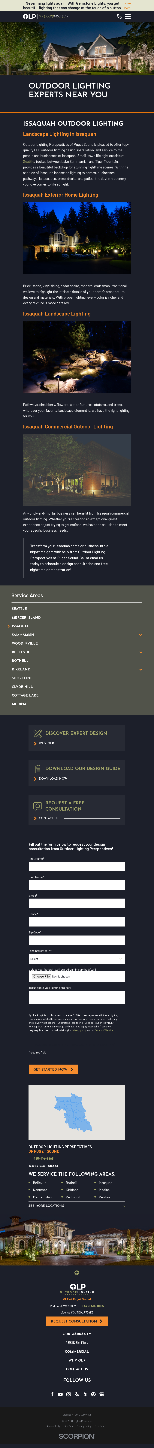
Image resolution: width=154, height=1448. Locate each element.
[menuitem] (72, 609)
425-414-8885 (43, 1158)
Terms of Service (104, 1030)
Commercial (77, 1352)
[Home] (45, 16)
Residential (77, 1343)
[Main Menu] (128, 16)
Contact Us (77, 1369)
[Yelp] (77, 1394)
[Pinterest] (93, 1394)
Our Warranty (77, 1334)
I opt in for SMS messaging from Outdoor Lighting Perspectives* (75, 1044)
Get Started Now (50, 1070)
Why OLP (77, 1360)
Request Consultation (74, 1321)
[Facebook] (52, 1394)
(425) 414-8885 (93, 1305)
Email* (33, 895)
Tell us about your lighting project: (50, 987)
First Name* (36, 858)
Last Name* (36, 877)
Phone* (33, 914)
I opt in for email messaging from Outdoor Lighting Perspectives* (75, 1011)
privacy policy (79, 1030)
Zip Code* (35, 932)
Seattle (28, 161)
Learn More (127, 5)
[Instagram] (68, 1394)
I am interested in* (40, 950)
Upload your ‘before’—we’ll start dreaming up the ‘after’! (62, 969)
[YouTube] (60, 1394)
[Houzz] (85, 1394)
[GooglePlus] (101, 1394)
